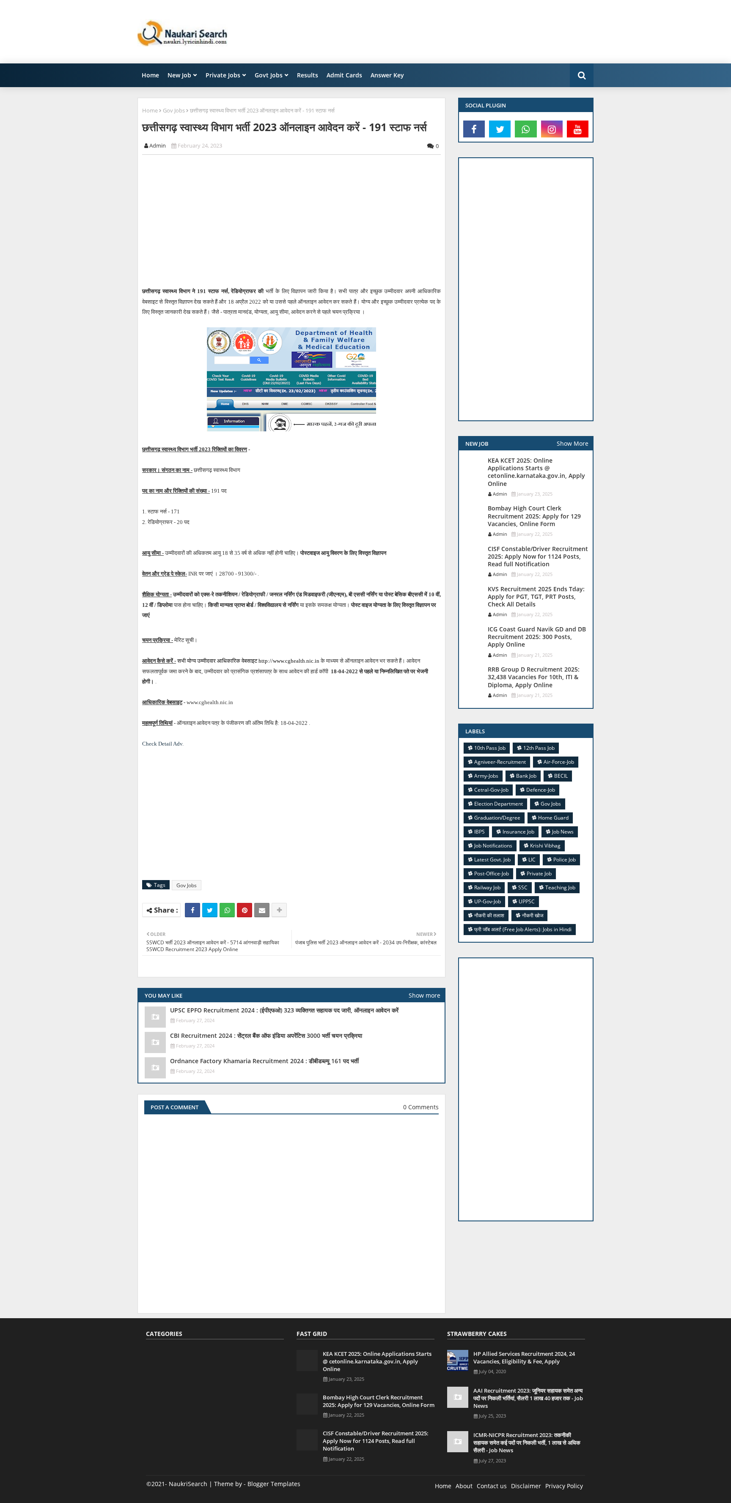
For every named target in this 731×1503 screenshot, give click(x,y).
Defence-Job (540, 789)
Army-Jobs (486, 775)
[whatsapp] (525, 129)
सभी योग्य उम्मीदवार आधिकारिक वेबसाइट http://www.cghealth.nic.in (247, 661)
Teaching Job (560, 887)
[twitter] (500, 129)
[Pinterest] (244, 910)
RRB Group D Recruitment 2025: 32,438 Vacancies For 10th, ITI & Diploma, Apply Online (534, 677)
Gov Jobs (174, 110)
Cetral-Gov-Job (491, 789)
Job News (563, 831)
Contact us (492, 1486)
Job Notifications (493, 845)
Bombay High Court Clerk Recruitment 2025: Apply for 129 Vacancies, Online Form (534, 516)
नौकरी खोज (532, 915)
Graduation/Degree (497, 817)
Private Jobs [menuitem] (223, 75)
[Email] (261, 910)
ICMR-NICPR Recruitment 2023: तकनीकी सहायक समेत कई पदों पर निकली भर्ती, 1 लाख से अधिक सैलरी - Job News (526, 1442)
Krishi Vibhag (545, 845)
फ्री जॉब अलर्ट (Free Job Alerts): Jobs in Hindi (523, 929)
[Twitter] (209, 910)
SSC (523, 887)
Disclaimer (526, 1486)
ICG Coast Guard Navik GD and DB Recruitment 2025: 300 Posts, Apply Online (537, 636)
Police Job (564, 859)
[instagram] (552, 129)
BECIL (561, 775)
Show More (572, 443)
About (464, 1486)
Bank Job (526, 775)
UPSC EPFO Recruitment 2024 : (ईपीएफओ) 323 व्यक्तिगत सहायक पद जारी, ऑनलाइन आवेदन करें (284, 1010)
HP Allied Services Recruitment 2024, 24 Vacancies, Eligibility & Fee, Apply (524, 1357)
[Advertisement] (440, 32)
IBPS (479, 831)
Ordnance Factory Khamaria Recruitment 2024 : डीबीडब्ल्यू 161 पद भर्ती (264, 1061)
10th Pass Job (490, 748)
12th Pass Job (539, 748)
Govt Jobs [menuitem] (269, 75)
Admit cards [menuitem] (344, 75)
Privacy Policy (564, 1486)
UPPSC (527, 901)
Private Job (539, 873)
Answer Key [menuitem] (387, 75)
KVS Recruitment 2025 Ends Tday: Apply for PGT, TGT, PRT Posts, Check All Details (536, 596)
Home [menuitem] (150, 75)
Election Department (498, 803)
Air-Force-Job (559, 761)
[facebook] (474, 129)
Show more (424, 995)
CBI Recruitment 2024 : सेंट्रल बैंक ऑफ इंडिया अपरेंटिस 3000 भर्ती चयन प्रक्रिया (266, 1035)
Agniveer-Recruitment (500, 761)
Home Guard (553, 817)
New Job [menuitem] (179, 75)
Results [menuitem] (307, 75)
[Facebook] (192, 910)
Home (150, 110)
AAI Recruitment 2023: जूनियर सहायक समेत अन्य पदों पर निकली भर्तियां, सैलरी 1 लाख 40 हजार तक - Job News (528, 1398)
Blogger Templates (273, 1484)
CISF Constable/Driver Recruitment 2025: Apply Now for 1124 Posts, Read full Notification (538, 556)
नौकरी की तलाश (489, 915)
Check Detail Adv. (163, 744)
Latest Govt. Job (492, 859)
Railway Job (487, 887)
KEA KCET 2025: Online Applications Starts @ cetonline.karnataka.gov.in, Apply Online (536, 472)
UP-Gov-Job (487, 901)
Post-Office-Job (491, 873)
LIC (532, 859)
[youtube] (577, 129)
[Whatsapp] (227, 910)
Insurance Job (518, 831)
